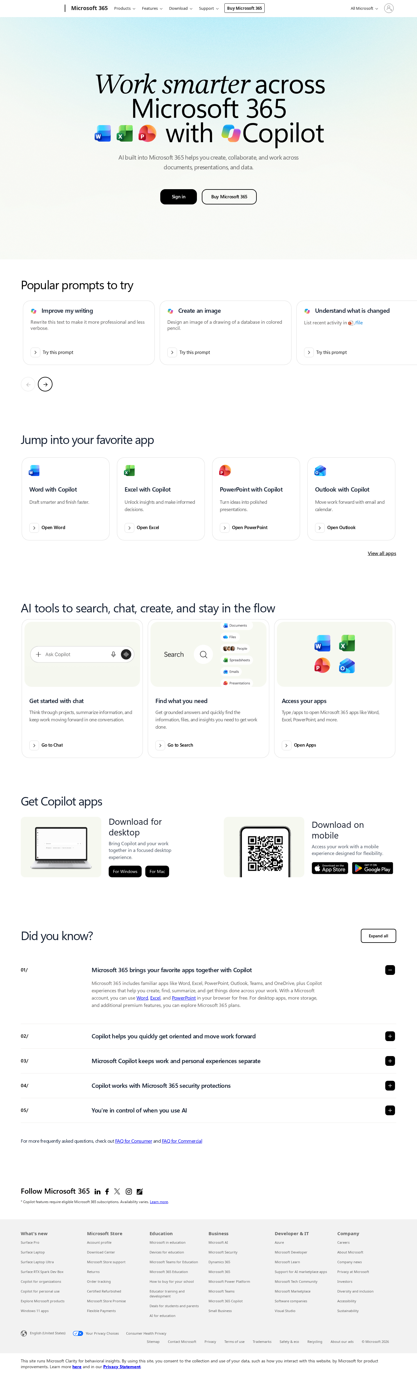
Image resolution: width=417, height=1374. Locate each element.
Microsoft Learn (287, 1262)
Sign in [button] (179, 197)
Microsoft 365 (219, 1271)
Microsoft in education (168, 1242)
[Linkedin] (97, 1191)
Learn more (159, 1201)
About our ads (342, 1341)
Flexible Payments (101, 1310)
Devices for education (167, 1252)
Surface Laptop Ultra (37, 1262)
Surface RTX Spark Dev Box (42, 1271)
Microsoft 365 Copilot (226, 1301)
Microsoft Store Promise (106, 1301)
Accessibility (346, 1301)
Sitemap (153, 1341)
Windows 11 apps (35, 1310)
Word (142, 998)
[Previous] (28, 384)
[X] (117, 1191)
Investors (344, 1281)
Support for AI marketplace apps (301, 1271)
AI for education (163, 1315)
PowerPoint (184, 998)
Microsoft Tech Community (296, 1281)
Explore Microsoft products (42, 1301)
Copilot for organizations (41, 1281)
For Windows (125, 871)
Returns (93, 1271)
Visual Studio (285, 1310)
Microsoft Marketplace (292, 1291)
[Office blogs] (140, 1191)
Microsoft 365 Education (169, 1271)
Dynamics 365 (219, 1262)
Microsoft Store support (106, 1262)
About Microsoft (350, 1252)
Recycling (314, 1341)
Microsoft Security (223, 1252)
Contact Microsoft (182, 1341)
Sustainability (348, 1310)
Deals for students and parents (174, 1306)
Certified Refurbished (104, 1291)
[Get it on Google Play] (372, 868)
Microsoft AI (218, 1242)
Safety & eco (289, 1341)
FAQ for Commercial (182, 1141)
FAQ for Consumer (133, 1141)
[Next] (45, 384)
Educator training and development (167, 1293)
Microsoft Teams (221, 1291)
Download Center (101, 1252)
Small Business (220, 1310)
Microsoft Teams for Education (174, 1262)
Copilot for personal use (40, 1291)
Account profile (99, 1242)
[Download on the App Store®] (330, 868)
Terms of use (234, 1341)
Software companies (291, 1301)
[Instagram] (129, 1191)
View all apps (382, 553)
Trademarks (262, 1341)
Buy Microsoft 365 (244, 8)
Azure (279, 1242)
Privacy (210, 1341)
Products (122, 8)
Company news (349, 1262)
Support (206, 8)
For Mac (157, 871)
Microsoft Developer (291, 1252)
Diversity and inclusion (355, 1291)
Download (178, 8)
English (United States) (47, 1333)
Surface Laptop (33, 1252)
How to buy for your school (172, 1281)
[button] (66, 498)
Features (150, 8)
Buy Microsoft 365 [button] (229, 197)
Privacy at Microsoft (353, 1271)
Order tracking (99, 1281)
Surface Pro (30, 1242)
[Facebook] (107, 1191)
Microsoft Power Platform (229, 1281)
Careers (343, 1242)
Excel (155, 998)
